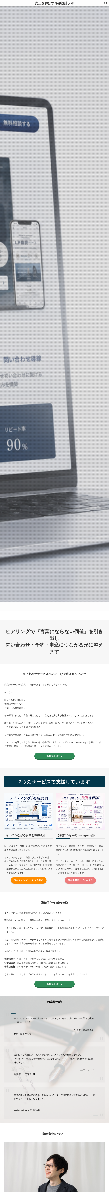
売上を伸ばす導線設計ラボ (54, 3)
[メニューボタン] (3, 3)
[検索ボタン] (106, 3)
